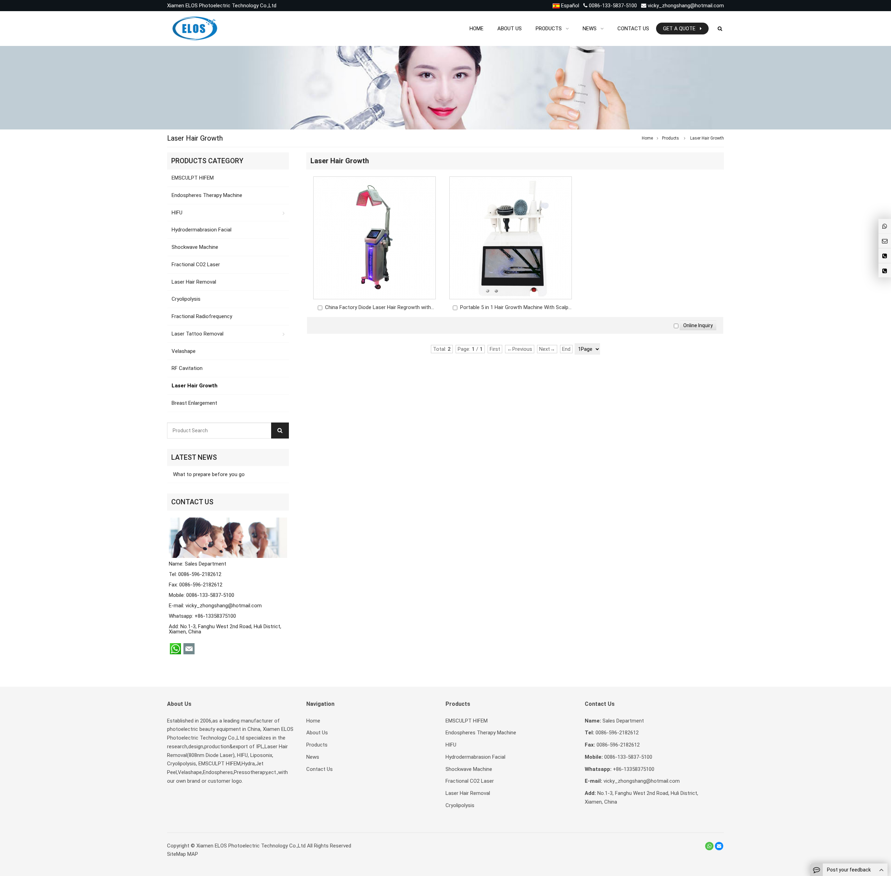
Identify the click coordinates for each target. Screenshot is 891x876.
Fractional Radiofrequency (202, 316)
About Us (317, 732)
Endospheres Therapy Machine (207, 195)
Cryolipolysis (186, 299)
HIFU (177, 213)
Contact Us (319, 769)
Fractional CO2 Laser (196, 264)
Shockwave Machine (195, 247)
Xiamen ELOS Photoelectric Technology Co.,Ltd (251, 846)
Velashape (184, 351)
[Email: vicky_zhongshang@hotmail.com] (884, 241)
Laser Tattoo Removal (197, 334)
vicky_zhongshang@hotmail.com (686, 5)
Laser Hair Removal (194, 282)
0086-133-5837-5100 (612, 5)
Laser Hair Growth (707, 138)
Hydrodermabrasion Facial (201, 230)
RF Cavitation (187, 368)
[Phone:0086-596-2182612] (884, 255)
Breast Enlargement (194, 403)
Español (569, 5)
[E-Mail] (719, 846)
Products (670, 138)
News (312, 757)
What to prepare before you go (208, 474)
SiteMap (176, 854)
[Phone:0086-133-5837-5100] (884, 270)
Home (313, 721)
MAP (192, 854)
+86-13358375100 (215, 616)
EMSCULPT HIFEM (193, 178)
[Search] (280, 431)
